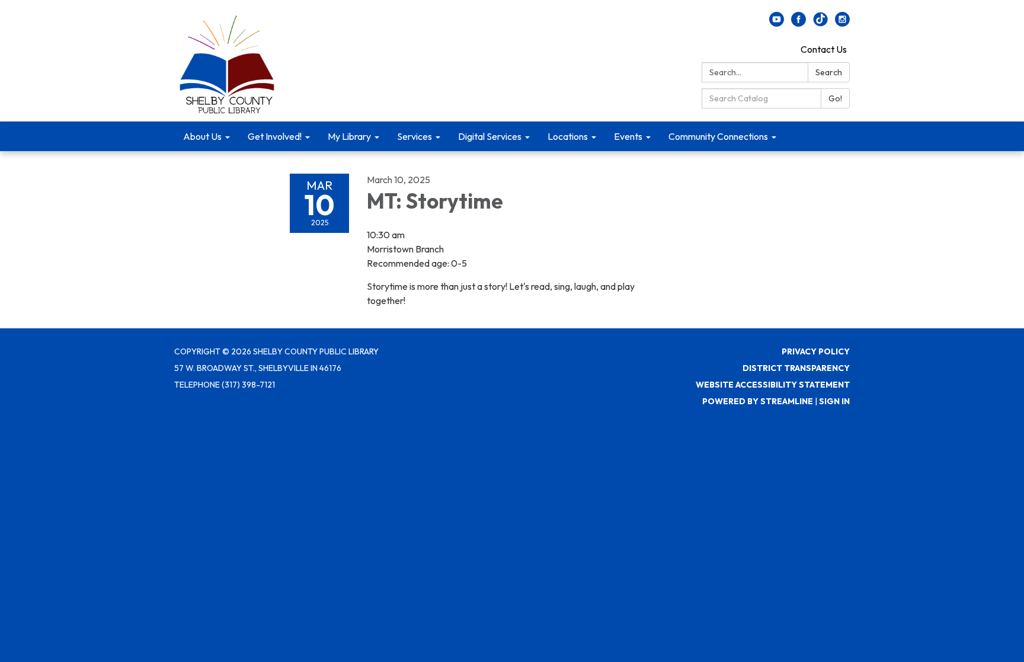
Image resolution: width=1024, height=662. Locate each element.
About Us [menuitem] (202, 136)
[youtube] (776, 23)
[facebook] (798, 23)
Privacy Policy (816, 351)
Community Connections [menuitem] (718, 136)
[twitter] (820, 23)
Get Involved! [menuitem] (275, 136)
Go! (835, 98)
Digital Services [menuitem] (489, 136)
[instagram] (842, 23)
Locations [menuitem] (568, 136)
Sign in (834, 401)
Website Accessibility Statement (773, 384)
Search (828, 72)
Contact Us (824, 49)
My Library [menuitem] (349, 136)
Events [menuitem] (628, 136)
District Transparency (796, 368)
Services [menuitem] (414, 136)
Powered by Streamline (757, 401)
